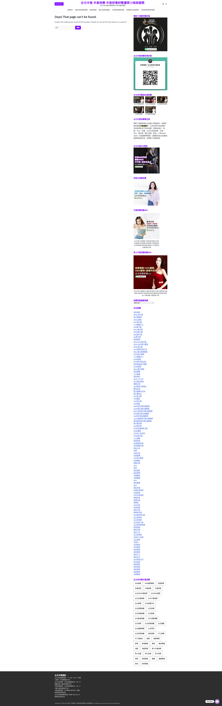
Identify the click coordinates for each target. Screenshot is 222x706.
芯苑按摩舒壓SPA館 (118, 10)
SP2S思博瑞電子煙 (141, 428)
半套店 (136, 542)
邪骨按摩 (137, 527)
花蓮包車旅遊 (138, 490)
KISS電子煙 (138, 335)
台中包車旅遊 (138, 495)
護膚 (153, 659)
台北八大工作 (138, 379)
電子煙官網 (138, 424)
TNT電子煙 (138, 396)
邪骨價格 (145, 664)
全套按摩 (161, 583)
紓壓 (136, 659)
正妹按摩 (137, 545)
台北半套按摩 (152, 598)
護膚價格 (162, 659)
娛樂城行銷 (138, 512)
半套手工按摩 (138, 537)
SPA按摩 (138, 583)
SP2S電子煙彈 (139, 354)
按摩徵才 (70, 10)
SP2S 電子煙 (138, 315)
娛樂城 (136, 503)
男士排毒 (148, 654)
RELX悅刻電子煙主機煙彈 (143, 411)
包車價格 (137, 461)
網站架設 (137, 389)
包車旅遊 (137, 493)
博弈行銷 (137, 510)
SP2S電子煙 (138, 332)
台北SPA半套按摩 (141, 593)
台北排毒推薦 (139, 613)
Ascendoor (103, 703)
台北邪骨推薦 (139, 634)
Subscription (59, 4)
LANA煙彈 (137, 367)
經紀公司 (137, 448)
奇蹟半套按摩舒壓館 (81, 10)
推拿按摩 (137, 441)
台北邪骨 (151, 629)
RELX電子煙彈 (139, 369)
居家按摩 (137, 564)
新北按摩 (137, 562)
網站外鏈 (137, 488)
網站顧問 (137, 339)
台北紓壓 (138, 623)
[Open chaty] (217, 701)
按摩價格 (156, 639)
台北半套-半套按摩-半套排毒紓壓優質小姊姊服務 (112, 3)
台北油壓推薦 (152, 618)
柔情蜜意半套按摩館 (132, 10)
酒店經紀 (137, 377)
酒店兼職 (137, 372)
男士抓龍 (138, 654)
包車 (135, 451)
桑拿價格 (162, 644)
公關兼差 (137, 475)
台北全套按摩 (139, 598)
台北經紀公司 (138, 559)
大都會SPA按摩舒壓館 (148, 10)
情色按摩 (151, 634)
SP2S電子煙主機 (140, 362)
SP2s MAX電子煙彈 (141, 344)
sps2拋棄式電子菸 (140, 349)
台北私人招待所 (139, 433)
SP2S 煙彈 (137, 320)
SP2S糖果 (137, 431)
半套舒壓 (158, 588)
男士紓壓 (158, 654)
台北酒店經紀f (139, 382)
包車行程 (137, 453)
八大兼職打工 (138, 325)
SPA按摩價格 (149, 583)
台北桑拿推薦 (139, 618)
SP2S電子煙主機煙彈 (141, 414)
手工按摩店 (139, 639)
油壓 (136, 649)
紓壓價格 (145, 659)
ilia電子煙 (137, 337)
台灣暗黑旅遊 (138, 443)
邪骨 (136, 664)
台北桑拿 (151, 613)
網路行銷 (137, 384)
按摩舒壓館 (93, 10)
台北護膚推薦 (139, 629)
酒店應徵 (137, 473)
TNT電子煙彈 (138, 458)
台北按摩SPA (149, 603)
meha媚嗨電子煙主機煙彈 (143, 419)
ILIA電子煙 (137, 327)
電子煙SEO (138, 394)
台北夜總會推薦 (139, 525)
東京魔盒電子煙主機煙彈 (143, 421)
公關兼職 (137, 478)
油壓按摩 (145, 649)
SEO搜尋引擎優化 (140, 386)
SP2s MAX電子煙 (140, 342)
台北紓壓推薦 (149, 623)
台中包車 (137, 505)
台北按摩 (137, 540)
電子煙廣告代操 (139, 391)
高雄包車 (137, 498)
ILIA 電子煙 (138, 322)
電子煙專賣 (138, 317)
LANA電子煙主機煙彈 (141, 409)
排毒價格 (145, 644)
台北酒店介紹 (138, 522)
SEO (135, 466)
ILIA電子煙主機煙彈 (141, 416)
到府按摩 (137, 312)
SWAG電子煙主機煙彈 (142, 406)
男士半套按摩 (156, 649)
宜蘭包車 (137, 500)
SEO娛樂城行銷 (139, 515)
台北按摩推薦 (139, 608)
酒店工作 (137, 532)
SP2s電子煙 (138, 347)
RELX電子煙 (138, 330)
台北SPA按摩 (155, 593)
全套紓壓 (138, 588)
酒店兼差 (137, 471)
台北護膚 (161, 623)
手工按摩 (161, 634)
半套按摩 (148, 588)
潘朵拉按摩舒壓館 (104, 10)
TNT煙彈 (137, 399)
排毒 (136, 644)
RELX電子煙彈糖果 (141, 352)
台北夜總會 (138, 517)
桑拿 (153, 644)
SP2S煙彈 (137, 359)
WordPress (117, 703)
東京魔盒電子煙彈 (140, 364)
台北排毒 (151, 608)
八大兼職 (137, 374)
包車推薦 (137, 456)
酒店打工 (137, 555)
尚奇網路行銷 (138, 446)
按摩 (148, 639)
